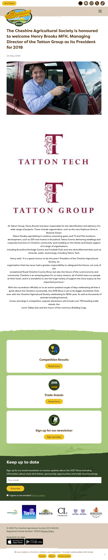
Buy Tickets (9, 3)
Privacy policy (38, 495)
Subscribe (15, 488)
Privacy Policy (47, 531)
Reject (52, 556)
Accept (42, 556)
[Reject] (104, 554)
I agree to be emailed (27, 495)
